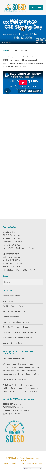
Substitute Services (11, 295)
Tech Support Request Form (15, 311)
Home (5, 50)
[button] (36, 7)
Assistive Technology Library (15, 327)
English (28, 468)
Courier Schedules (11, 316)
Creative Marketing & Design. (30, 463)
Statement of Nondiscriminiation (17, 337)
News (27, 27)
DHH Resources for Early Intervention (19, 332)
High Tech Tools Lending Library (17, 322)
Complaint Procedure (12, 343)
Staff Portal (8, 301)
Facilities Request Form (13, 306)
